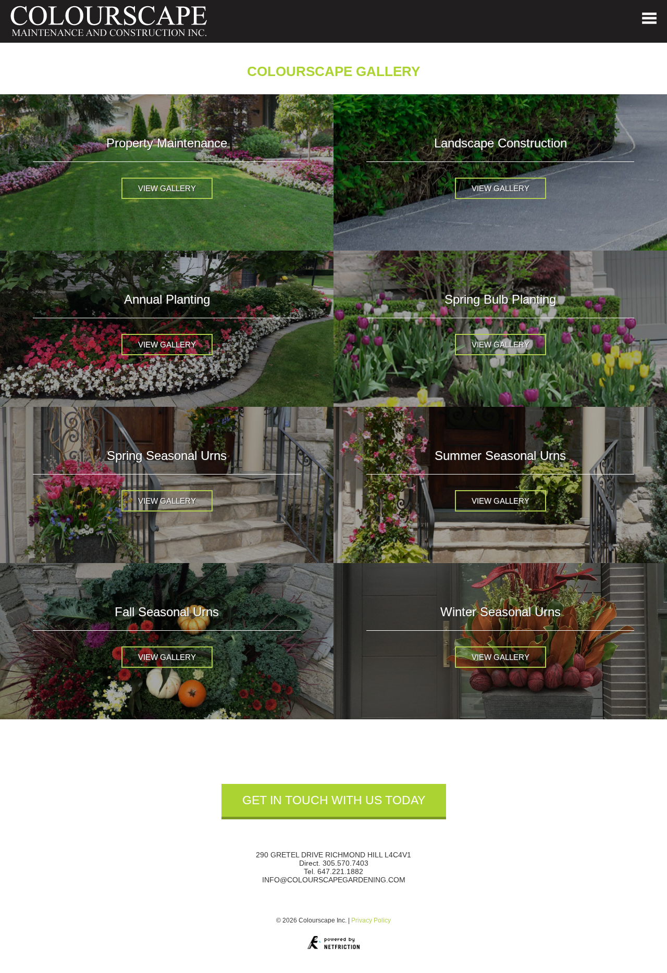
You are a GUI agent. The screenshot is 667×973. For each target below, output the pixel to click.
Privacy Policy (371, 920)
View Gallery (167, 188)
